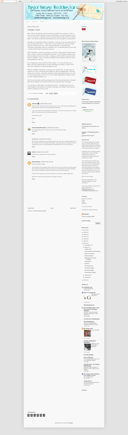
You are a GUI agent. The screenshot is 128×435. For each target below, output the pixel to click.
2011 (84, 243)
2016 (84, 232)
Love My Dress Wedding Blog (91, 319)
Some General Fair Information (92, 251)
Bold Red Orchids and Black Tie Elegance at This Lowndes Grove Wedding (91, 369)
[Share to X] (53, 93)
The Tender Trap (89, 266)
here (86, 209)
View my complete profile (88, 216)
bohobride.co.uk (88, 287)
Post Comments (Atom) (40, 211)
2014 (84, 236)
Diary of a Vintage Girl (89, 292)
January (87, 277)
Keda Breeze (88, 261)
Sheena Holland (89, 255)
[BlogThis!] (51, 93)
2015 (84, 234)
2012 (84, 241)
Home (28, 21)
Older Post (73, 208)
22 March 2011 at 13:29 (42, 152)
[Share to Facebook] (55, 93)
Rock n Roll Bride (88, 357)
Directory (35, 21)
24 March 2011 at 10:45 (47, 161)
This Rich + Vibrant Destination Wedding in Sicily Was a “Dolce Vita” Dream (91, 314)
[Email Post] (46, 93)
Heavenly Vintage (89, 270)
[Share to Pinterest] (57, 93)
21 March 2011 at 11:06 (46, 103)
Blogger (71, 423)
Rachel (34, 152)
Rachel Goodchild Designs (39, 127)
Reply (33, 122)
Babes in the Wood (89, 253)
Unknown (34, 103)
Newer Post (31, 208)
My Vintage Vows (88, 328)
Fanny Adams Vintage (90, 272)
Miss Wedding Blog (89, 321)
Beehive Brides (36, 161)
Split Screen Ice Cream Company (90, 258)
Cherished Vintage (89, 268)
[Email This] (50, 93)
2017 (84, 230)
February (87, 275)
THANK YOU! (88, 249)
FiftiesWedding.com (89, 305)
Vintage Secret (88, 381)
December (87, 245)
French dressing (95, 330)
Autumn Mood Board (88, 288)
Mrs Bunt (87, 263)
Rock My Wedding (88, 354)
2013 (84, 239)
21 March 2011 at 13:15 (53, 127)
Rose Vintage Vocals (88, 377)
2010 (84, 280)
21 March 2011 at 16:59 (45, 139)
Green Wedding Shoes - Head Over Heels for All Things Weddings (91, 309)
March (86, 247)
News (42, 21)
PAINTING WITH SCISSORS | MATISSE (95, 345)
